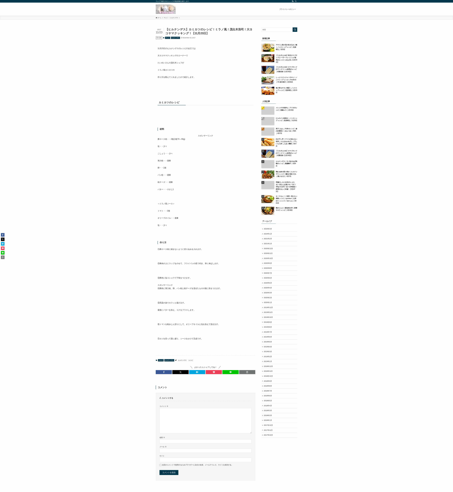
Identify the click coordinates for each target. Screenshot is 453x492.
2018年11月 (268, 371)
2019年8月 (268, 327)
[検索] (295, 1)
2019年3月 (268, 352)
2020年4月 (268, 288)
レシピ (191, 360)
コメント (163, 406)
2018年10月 (268, 376)
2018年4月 (268, 406)
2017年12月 (268, 425)
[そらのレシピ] (166, 9)
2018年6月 (268, 396)
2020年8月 (268, 268)
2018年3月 (268, 410)
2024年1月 (268, 234)
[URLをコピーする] (247, 372)
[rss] (292, 1)
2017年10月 (268, 435)
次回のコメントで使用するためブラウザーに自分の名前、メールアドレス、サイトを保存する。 (197, 465)
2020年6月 (268, 278)
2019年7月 (268, 332)
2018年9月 (268, 381)
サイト (161, 456)
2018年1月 (268, 420)
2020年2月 (268, 298)
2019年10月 (268, 317)
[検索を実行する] (295, 29)
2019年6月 (268, 337)
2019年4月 (268, 347)
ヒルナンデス (175, 37)
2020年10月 (268, 258)
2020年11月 (268, 253)
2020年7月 (268, 273)
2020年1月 (268, 302)
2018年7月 (268, 391)
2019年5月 (268, 342)
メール (163, 447)
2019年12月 (268, 307)
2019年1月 (268, 361)
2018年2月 (268, 415)
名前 (162, 437)
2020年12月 (268, 248)
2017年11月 (268, 430)
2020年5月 (268, 283)
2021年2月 (268, 239)
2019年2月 (268, 356)
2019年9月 (268, 322)
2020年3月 (268, 293)
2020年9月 (268, 263)
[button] (164, 372)
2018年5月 (268, 401)
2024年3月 (268, 229)
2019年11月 (268, 312)
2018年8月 (268, 386)
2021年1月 (268, 244)
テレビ (168, 37)
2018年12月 (268, 366)
